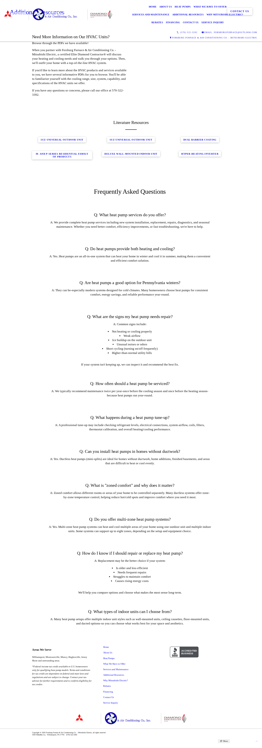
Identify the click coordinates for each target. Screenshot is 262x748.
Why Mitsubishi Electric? (225, 14)
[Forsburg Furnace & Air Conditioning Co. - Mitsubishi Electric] (58, 15)
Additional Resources (188, 14)
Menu (225, 741)
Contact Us (191, 22)
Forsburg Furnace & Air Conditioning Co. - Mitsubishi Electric (214, 38)
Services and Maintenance (150, 14)
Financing (173, 22)
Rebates (157, 22)
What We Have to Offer (210, 6)
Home (153, 6)
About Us (165, 6)
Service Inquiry (212, 22)
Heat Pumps (183, 6)
